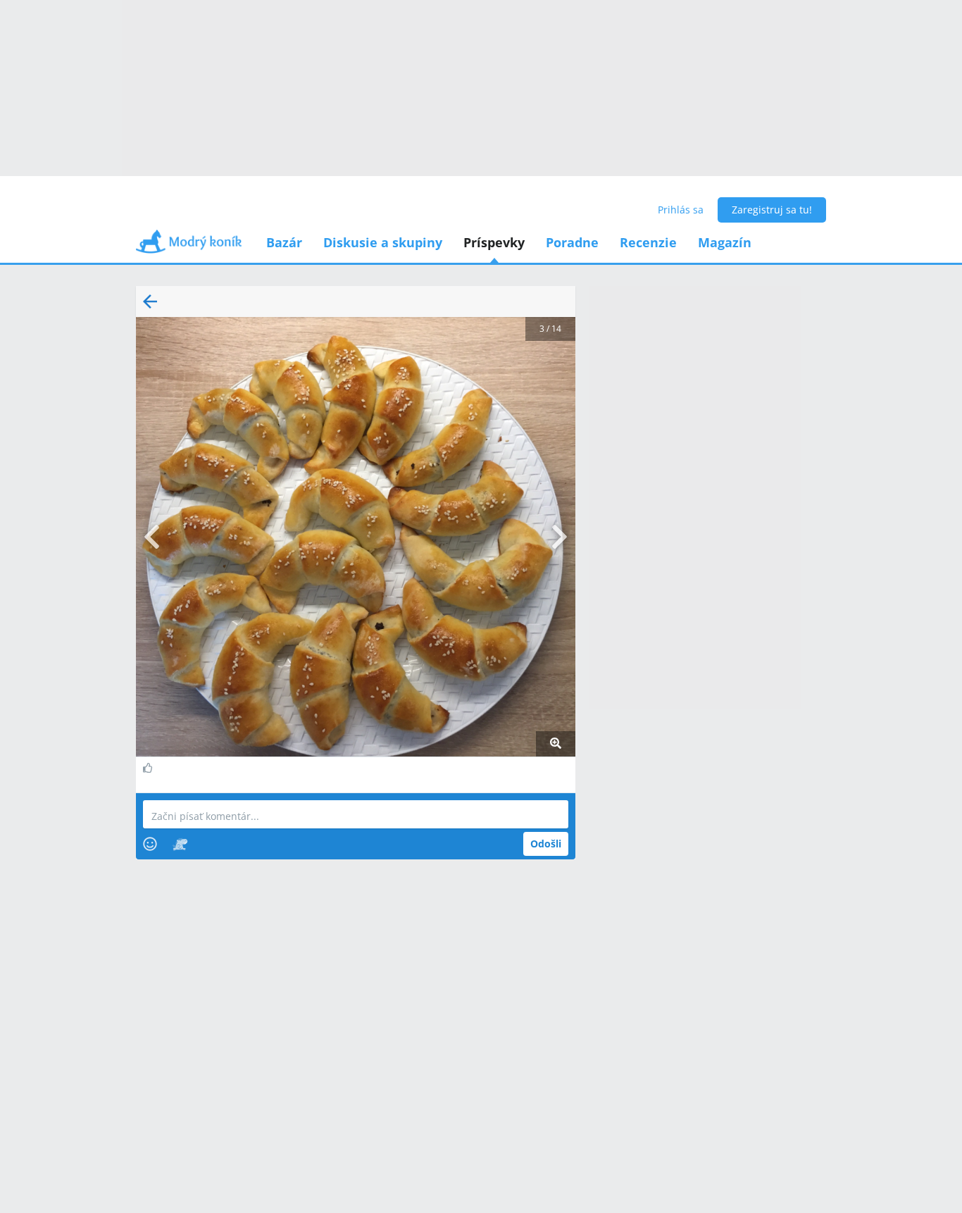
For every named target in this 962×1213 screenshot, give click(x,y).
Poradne (572, 242)
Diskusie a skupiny (382, 242)
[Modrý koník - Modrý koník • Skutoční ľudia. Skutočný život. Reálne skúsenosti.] (189, 246)
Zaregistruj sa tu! (772, 209)
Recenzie (648, 242)
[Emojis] (150, 844)
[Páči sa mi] (149, 767)
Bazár (284, 242)
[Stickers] (180, 844)
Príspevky (494, 242)
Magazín (724, 242)
